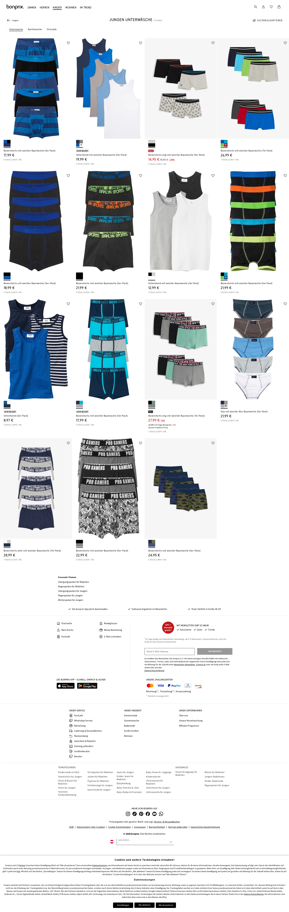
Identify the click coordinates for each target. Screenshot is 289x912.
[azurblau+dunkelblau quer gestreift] (7, 404)
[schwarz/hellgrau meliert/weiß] (151, 275)
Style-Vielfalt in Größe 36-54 (206, 609)
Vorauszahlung (183, 691)
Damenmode (130, 715)
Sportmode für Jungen (98, 789)
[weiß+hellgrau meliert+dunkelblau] (7, 543)
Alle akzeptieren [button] (165, 905)
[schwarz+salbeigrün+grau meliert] (151, 404)
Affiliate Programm (189, 725)
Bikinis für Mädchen (214, 772)
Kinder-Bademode (214, 781)
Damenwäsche (131, 720)
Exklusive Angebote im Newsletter (149, 609)
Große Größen (131, 730)
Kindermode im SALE (68, 772)
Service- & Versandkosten (167, 821)
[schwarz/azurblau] (7, 275)
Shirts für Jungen (67, 787)
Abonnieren (214, 651)
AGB (71, 827)
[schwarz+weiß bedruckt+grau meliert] (79, 543)
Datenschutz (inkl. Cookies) (91, 827)
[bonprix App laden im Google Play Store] (87, 686)
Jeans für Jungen (125, 772)
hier (18, 871)
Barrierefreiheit (157, 827)
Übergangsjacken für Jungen (72, 591)
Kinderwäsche (153, 776)
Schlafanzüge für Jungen (100, 785)
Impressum (140, 827)
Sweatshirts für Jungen (70, 776)
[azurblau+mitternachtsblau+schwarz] (7, 143)
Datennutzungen (99, 865)
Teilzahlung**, (167, 691)
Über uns (183, 715)
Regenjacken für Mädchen (71, 586)
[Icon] (68, 42)
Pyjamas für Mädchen (98, 781)
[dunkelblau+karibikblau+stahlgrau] (79, 404)
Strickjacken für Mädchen (100, 772)
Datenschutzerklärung (254, 894)
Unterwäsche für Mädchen (154, 782)
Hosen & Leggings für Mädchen (186, 773)
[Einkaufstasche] (279, 6)
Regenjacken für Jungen (70, 595)
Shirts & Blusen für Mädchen (67, 782)
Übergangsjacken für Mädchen (73, 582)
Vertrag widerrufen (178, 827)
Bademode (129, 725)
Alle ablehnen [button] (144, 905)
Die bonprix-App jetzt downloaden (89, 609)
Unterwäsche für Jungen (158, 792)
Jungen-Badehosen (214, 776)
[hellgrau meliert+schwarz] (151, 143)
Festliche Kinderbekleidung (67, 793)
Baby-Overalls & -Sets (128, 787)
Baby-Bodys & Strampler (129, 792)
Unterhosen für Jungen (158, 787)
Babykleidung (124, 783)
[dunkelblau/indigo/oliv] (151, 543)
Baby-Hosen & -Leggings (158, 772)
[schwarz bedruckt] (79, 275)
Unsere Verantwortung (191, 720)
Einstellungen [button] (123, 905)
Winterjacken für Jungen (70, 600)
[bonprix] (15, 7)
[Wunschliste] (271, 6)
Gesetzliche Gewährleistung (205, 827)
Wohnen (128, 736)
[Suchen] (255, 6)
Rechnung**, (152, 691)
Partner (22, 865)
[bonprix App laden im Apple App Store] (66, 686)
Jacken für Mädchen (97, 776)
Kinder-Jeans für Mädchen (125, 778)
